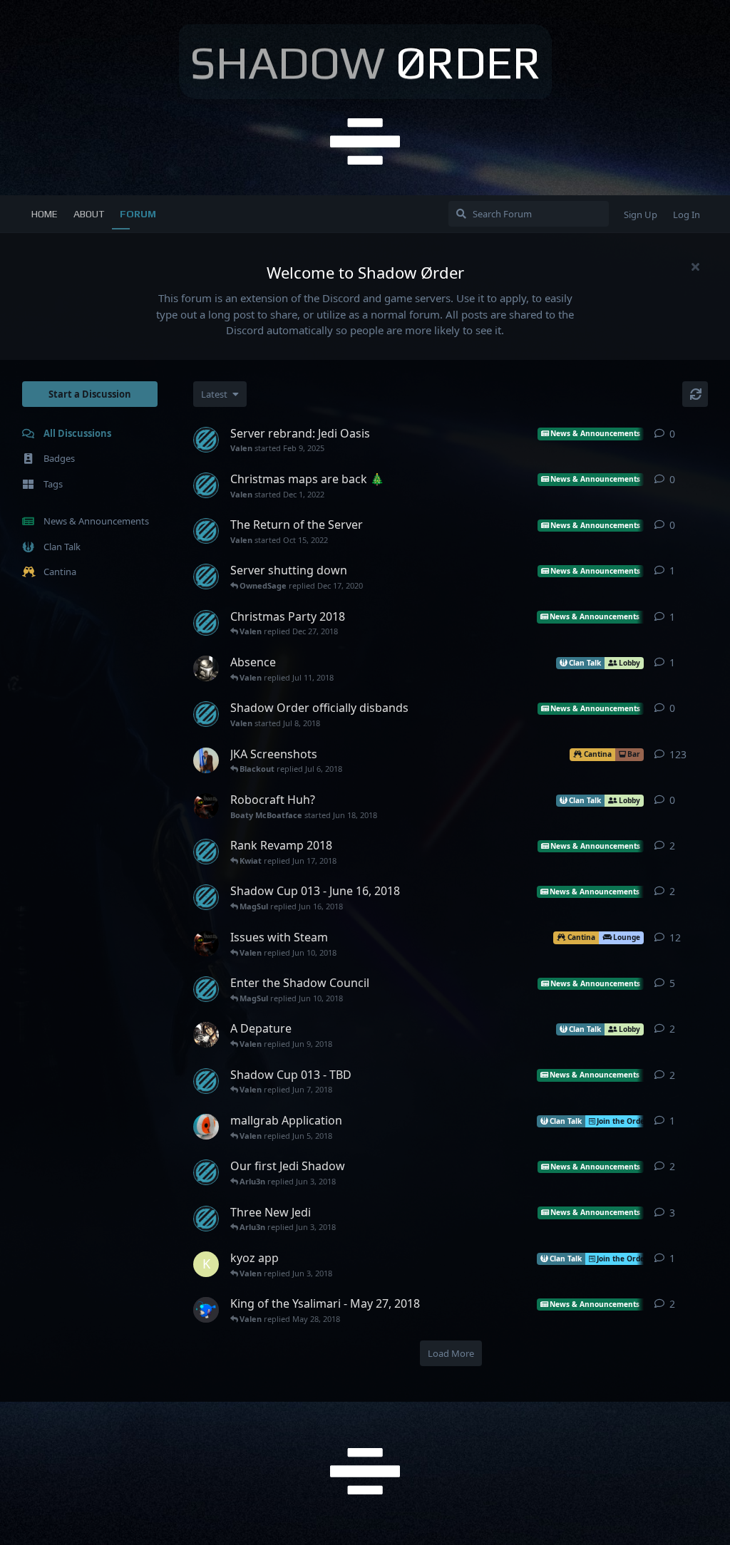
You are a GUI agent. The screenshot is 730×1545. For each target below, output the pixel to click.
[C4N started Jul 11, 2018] (206, 668)
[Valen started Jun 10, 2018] (206, 989)
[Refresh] (695, 394)
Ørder (365, 61)
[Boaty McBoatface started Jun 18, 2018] (206, 806)
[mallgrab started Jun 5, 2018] (206, 1127)
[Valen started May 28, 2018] (206, 1081)
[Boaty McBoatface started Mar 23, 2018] (206, 943)
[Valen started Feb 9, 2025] (206, 440)
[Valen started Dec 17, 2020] (206, 576)
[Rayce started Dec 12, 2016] (206, 760)
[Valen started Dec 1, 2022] (206, 485)
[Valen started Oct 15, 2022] (206, 531)
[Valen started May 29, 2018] (206, 1218)
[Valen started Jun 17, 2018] (206, 851)
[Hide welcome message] (695, 266)
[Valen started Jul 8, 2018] (206, 714)
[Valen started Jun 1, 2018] (206, 1172)
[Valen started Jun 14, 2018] (206, 897)
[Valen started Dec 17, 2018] (206, 623)
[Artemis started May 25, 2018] (206, 1310)
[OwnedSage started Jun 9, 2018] (206, 1035)
